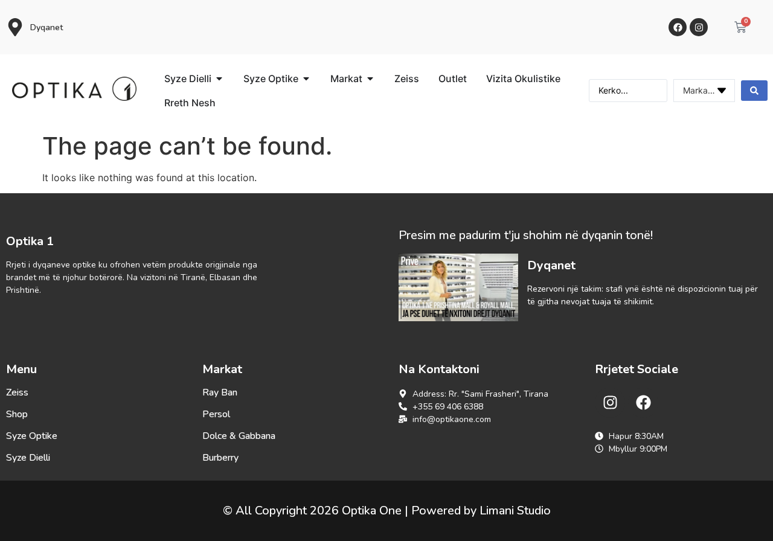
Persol (216, 414)
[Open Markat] (370, 78)
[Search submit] (754, 90)
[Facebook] (678, 27)
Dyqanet (46, 27)
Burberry (220, 457)
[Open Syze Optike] (306, 78)
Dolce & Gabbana (238, 436)
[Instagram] (699, 27)
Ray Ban (219, 392)
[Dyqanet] (15, 27)
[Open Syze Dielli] (219, 78)
